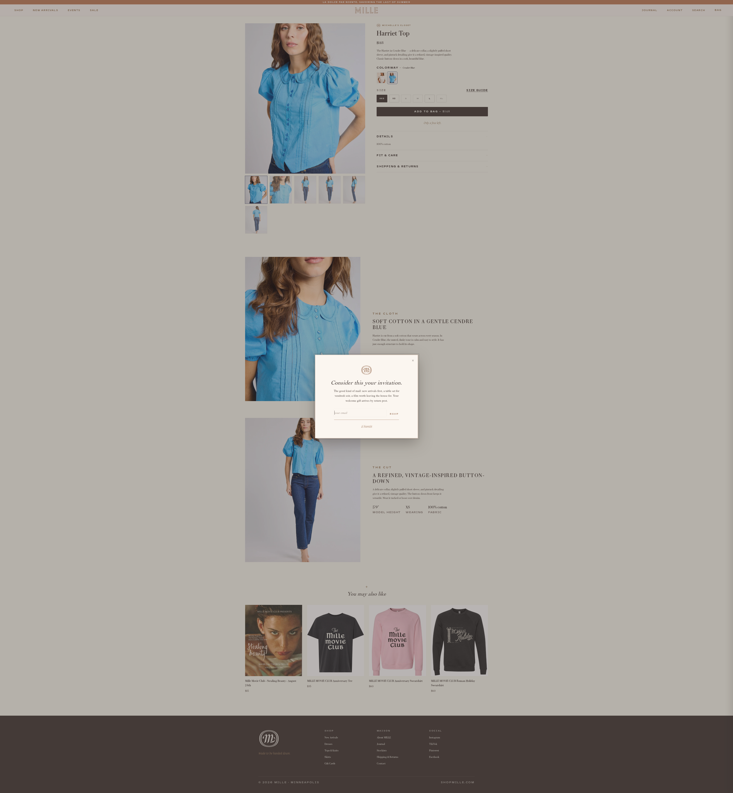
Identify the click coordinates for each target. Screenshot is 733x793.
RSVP (394, 414)
